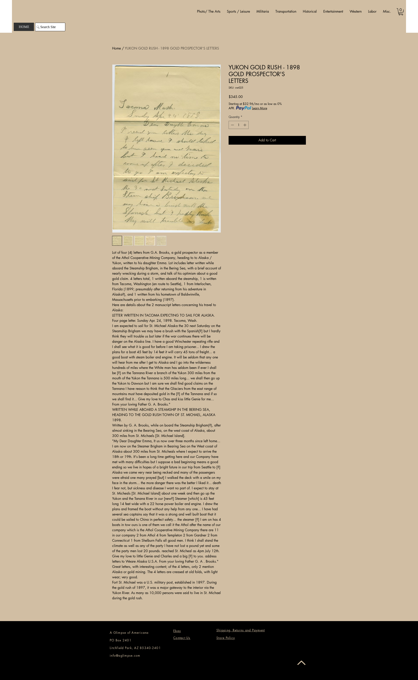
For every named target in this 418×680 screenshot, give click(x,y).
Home (116, 48)
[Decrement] (232, 125)
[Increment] (245, 125)
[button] (209, 11)
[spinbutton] (239, 125)
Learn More (259, 108)
